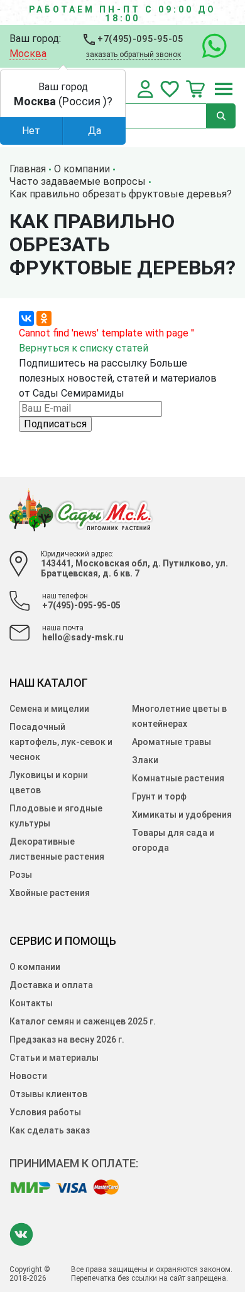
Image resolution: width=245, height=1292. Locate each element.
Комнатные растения (178, 778)
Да (94, 131)
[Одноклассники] (44, 318)
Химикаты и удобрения (182, 815)
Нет (31, 131)
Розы (20, 875)
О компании (34, 967)
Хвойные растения (49, 893)
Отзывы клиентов (48, 1094)
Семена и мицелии (49, 709)
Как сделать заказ (49, 1130)
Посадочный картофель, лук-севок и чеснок (60, 742)
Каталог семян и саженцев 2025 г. (82, 1021)
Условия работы (45, 1112)
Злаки (145, 760)
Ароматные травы (171, 742)
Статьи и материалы (54, 1058)
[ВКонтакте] (26, 318)
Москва (27, 54)
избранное (169, 89)
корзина (195, 89)
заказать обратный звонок (133, 54)
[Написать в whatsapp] (208, 46)
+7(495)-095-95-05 (139, 39)
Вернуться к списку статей (83, 348)
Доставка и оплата (51, 985)
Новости (28, 1076)
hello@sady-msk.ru (83, 637)
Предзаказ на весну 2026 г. (66, 1039)
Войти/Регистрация (145, 89)
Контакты (31, 1003)
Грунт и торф (159, 796)
